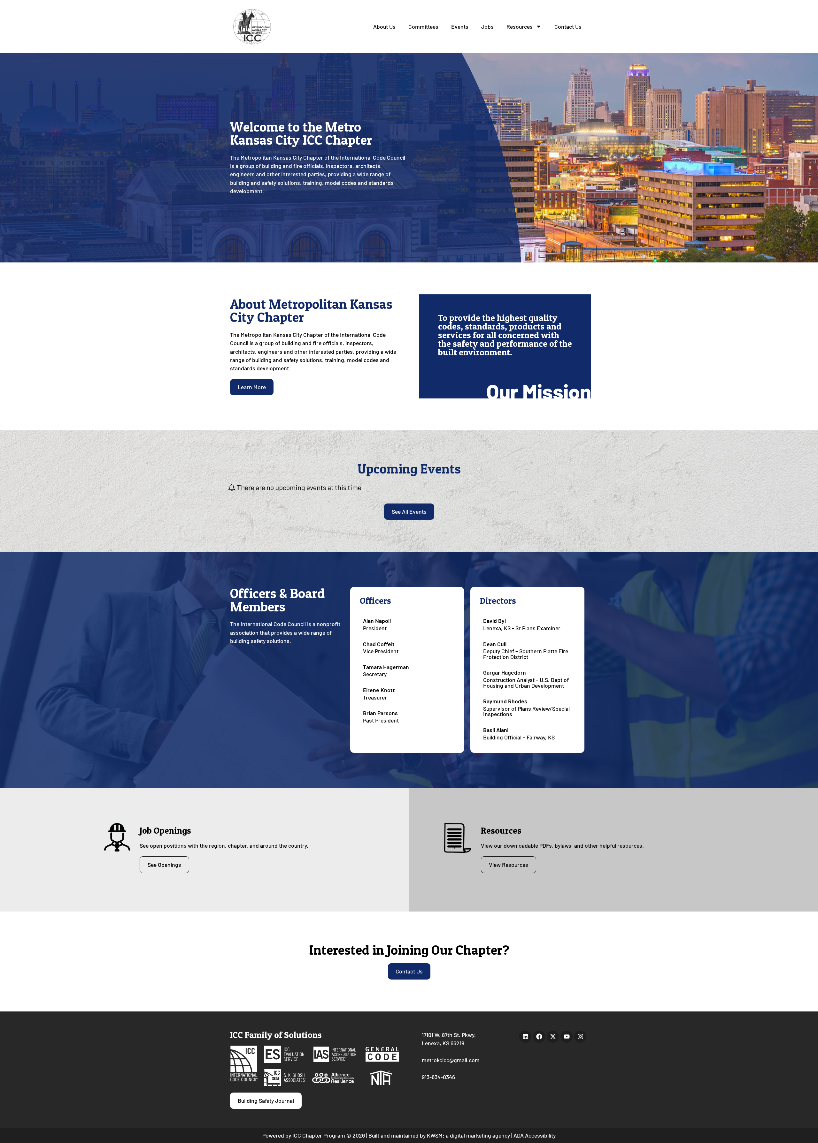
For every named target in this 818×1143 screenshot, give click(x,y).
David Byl (494, 620)
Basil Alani (495, 729)
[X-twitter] (553, 1037)
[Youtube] (566, 1037)
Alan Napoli (377, 620)
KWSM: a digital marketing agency (468, 1135)
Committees (423, 26)
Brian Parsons (380, 712)
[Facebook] (539, 1037)
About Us (384, 26)
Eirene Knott (379, 689)
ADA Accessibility (534, 1135)
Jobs (487, 26)
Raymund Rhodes (505, 701)
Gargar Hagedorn (504, 672)
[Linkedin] (525, 1037)
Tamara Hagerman (386, 666)
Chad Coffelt (379, 643)
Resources (519, 26)
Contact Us (568, 26)
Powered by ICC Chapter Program (303, 1135)
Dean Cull (494, 643)
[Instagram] (580, 1037)
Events (459, 26)
